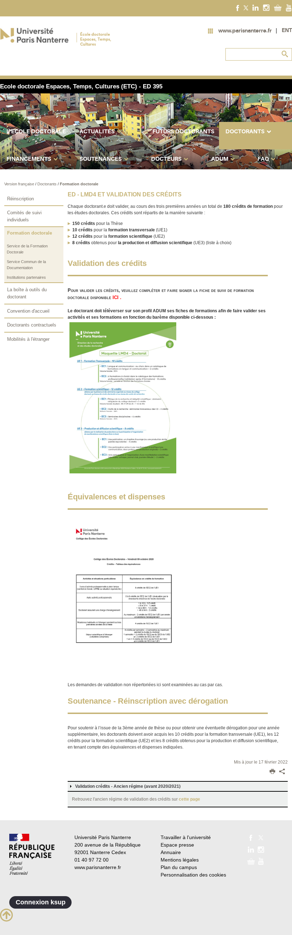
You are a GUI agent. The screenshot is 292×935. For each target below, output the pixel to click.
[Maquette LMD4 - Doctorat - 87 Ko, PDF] (123, 397)
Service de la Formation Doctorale (27, 249)
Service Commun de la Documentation (26, 265)
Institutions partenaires (26, 277)
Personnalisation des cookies (193, 875)
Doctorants (47, 184)
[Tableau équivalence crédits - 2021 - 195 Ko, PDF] (123, 597)
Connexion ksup (41, 902)
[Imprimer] (272, 772)
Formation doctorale (79, 184)
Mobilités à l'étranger (28, 339)
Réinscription (20, 198)
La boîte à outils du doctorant (27, 293)
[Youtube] (288, 7)
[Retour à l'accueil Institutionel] (31, 854)
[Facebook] (237, 7)
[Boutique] (278, 7)
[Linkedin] (255, 7)
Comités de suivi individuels (24, 216)
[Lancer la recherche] (285, 54)
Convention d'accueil (28, 311)
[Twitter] (246, 7)
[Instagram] (266, 7)
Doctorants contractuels (31, 325)
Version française (19, 184)
